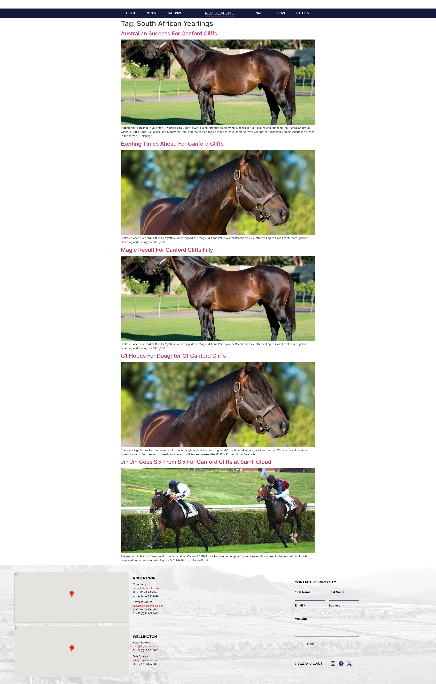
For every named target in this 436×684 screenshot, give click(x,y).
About (130, 13)
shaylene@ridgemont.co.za (148, 605)
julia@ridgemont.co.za (145, 660)
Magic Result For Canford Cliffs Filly (167, 249)
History (150, 13)
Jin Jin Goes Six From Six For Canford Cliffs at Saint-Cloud (196, 461)
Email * (300, 605)
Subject (334, 605)
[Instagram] (333, 663)
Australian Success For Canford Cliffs (169, 33)
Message (301, 618)
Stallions (173, 13)
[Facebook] (341, 663)
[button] (71, 594)
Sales (260, 13)
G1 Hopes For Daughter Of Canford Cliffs (173, 355)
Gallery (302, 13)
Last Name (336, 592)
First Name (302, 592)
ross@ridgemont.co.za (145, 646)
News (281, 13)
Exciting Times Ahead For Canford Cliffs (172, 143)
